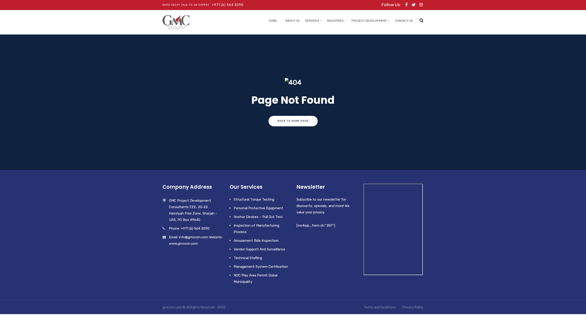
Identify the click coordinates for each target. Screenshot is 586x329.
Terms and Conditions (380, 307)
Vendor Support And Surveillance (259, 249)
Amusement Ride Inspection (256, 241)
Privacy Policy (413, 307)
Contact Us (404, 20)
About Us (292, 20)
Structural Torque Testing (254, 199)
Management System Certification (261, 267)
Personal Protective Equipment (258, 208)
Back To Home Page (293, 120)
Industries (335, 20)
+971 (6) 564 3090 (228, 5)
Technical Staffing (248, 258)
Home (273, 20)
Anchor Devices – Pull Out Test (258, 217)
